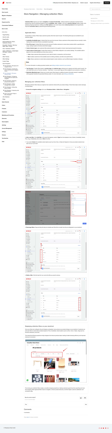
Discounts (4, 118)
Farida (4, 54)
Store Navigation (6, 63)
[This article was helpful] (81, 398)
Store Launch (5, 12)
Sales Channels (5, 102)
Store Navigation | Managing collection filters (10, 74)
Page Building (6, 34)
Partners (4, 135)
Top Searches (5, 138)
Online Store (4, 32)
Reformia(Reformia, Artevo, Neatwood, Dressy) (9, 42)
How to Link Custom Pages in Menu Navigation (10, 94)
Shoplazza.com (75, 2)
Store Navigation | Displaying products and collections (10, 81)
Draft (3, 141)
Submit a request (84, 2)
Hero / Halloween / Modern (9, 48)
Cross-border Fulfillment (7, 25)
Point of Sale (5, 9)
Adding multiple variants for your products (61, 65)
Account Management (7, 128)
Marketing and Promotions (8, 115)
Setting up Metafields (69, 74)
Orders (3, 105)
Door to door (5, 28)
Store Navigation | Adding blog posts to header (10, 87)
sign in (28, 417)
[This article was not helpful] (85, 398)
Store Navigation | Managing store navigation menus (11, 66)
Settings (4, 131)
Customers (4, 112)
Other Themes (6, 56)
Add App (4, 125)
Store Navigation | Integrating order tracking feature (11, 91)
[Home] (3, 2)
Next (86, 404)
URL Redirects (6, 97)
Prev (26, 404)
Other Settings (6, 59)
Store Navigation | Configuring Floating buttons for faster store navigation (10, 77)
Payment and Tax (6, 22)
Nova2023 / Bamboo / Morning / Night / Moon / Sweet (10, 45)
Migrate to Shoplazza (7, 15)
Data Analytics (5, 121)
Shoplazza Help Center (29, 9)
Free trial (107, 2)
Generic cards (6, 37)
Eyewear (4, 18)
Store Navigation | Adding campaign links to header (9, 84)
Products (4, 108)
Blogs (4, 99)
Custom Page (6, 61)
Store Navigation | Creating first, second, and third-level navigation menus (11, 70)
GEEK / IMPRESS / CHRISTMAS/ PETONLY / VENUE (10, 51)
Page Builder (6, 39)
